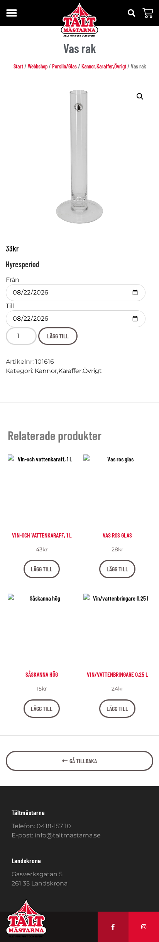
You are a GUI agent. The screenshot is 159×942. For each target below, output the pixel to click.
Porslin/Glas (64, 66)
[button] (11, 13)
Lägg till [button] (41, 569)
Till (10, 306)
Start (18, 66)
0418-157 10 (54, 826)
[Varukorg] (148, 13)
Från (12, 280)
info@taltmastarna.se (68, 835)
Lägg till (58, 336)
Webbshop (37, 66)
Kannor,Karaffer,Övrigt (103, 66)
